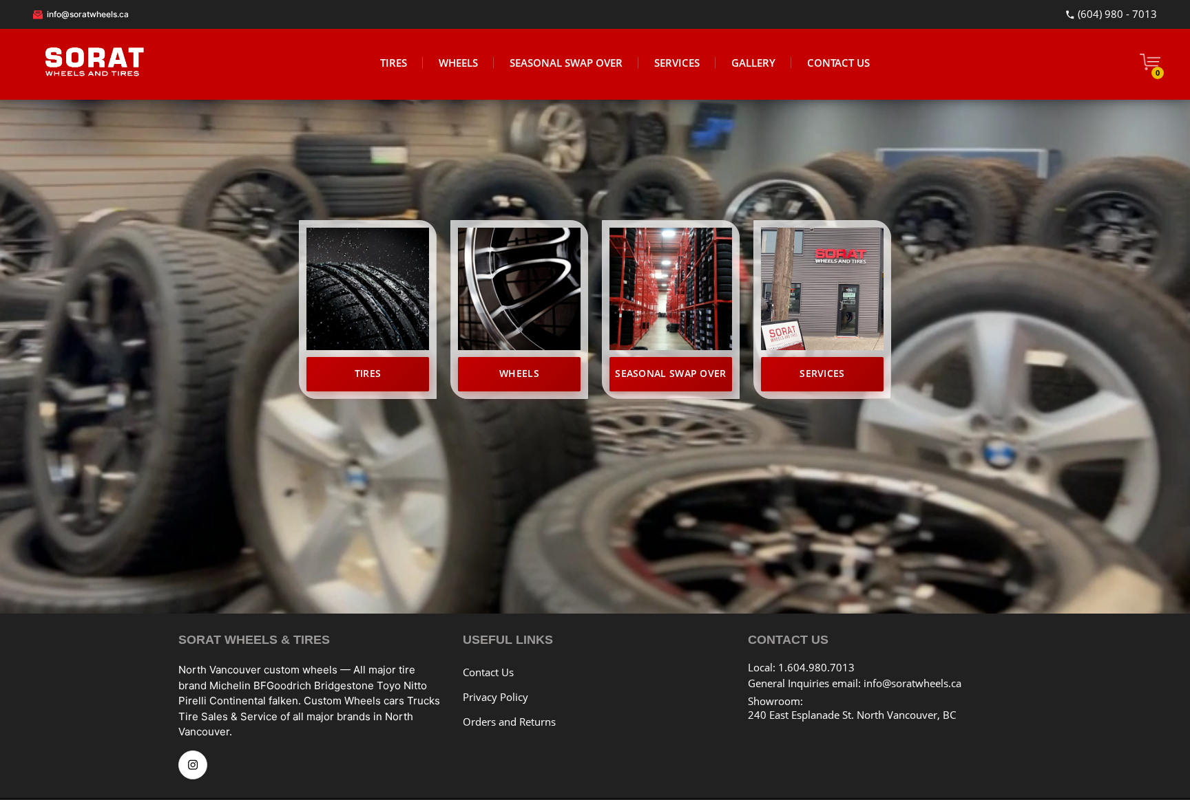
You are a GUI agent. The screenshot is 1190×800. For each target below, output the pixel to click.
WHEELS (458, 62)
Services (822, 373)
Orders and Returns (509, 721)
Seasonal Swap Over (670, 373)
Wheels (519, 373)
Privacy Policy (495, 697)
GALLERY (753, 62)
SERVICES (677, 62)
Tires (368, 373)
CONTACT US (838, 62)
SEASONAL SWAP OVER (566, 62)
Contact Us (488, 672)
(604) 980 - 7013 (1116, 14)
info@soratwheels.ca (87, 14)
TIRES (393, 62)
